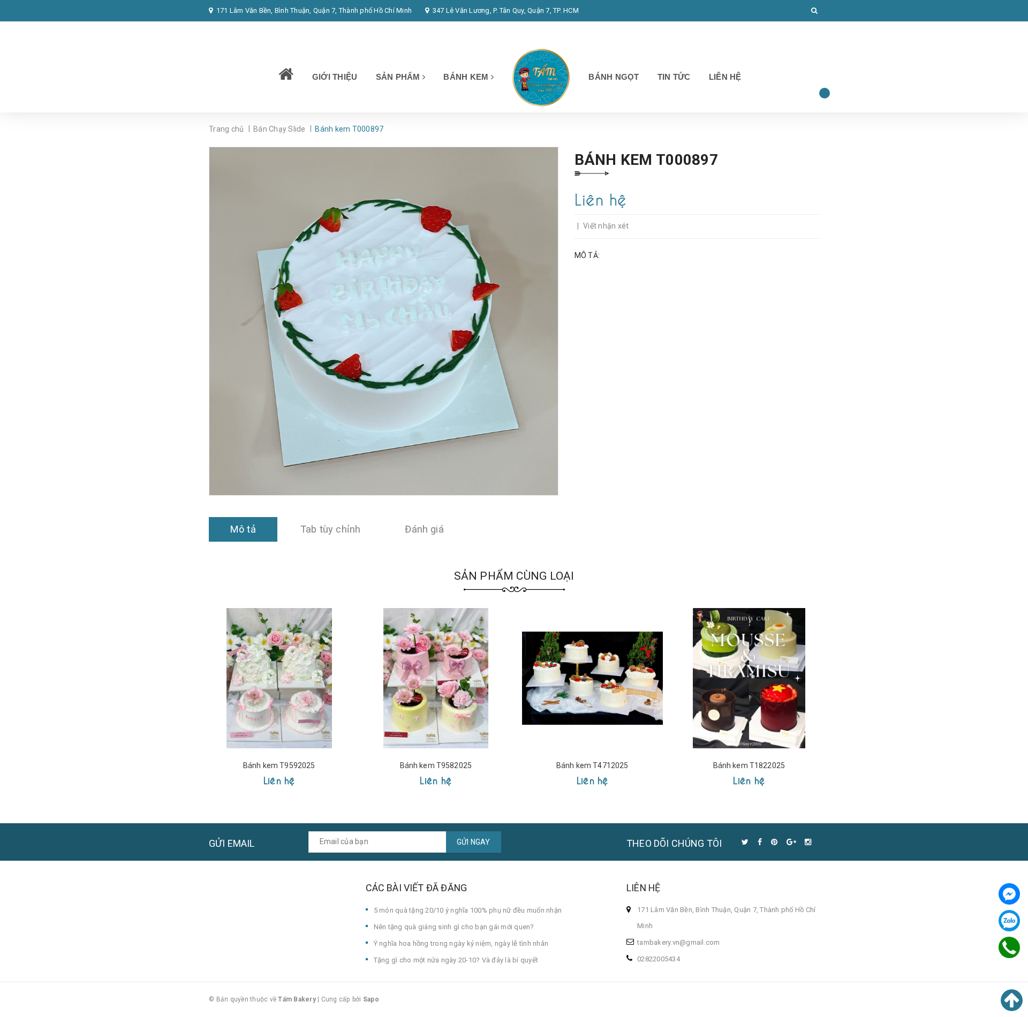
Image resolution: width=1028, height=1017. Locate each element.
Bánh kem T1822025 (749, 765)
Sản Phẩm (399, 76)
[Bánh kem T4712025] (592, 678)
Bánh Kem (466, 76)
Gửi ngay (473, 842)
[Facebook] (1009, 894)
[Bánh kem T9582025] (436, 678)
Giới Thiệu (335, 76)
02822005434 (237, 32)
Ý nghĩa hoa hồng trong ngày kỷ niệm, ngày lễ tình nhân (461, 943)
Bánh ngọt (613, 76)
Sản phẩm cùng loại (514, 576)
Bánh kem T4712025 (592, 765)
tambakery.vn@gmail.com (678, 942)
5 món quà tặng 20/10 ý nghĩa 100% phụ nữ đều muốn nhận (468, 910)
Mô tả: (587, 255)
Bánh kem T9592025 (279, 765)
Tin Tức (674, 76)
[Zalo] (1009, 920)
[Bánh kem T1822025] (749, 678)
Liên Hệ (725, 76)
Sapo (371, 999)
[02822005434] (1010, 947)
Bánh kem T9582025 (436, 765)
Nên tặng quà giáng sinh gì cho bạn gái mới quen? (454, 927)
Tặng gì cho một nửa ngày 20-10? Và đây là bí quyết (456, 960)
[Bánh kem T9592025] (279, 678)
